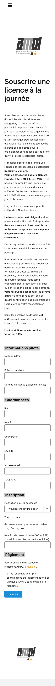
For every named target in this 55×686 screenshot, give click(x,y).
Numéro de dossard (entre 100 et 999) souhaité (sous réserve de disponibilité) (26, 537)
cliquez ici (30, 566)
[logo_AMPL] (29, 37)
